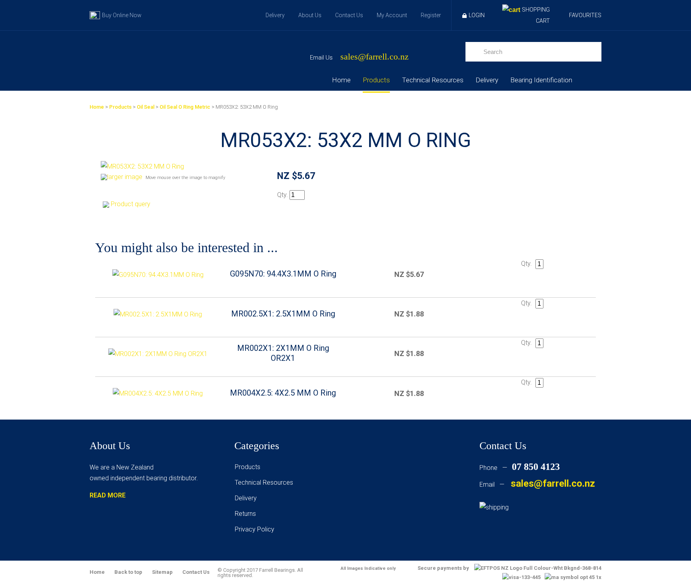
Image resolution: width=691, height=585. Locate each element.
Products (376, 80)
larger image (124, 177)
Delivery (275, 15)
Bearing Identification (541, 80)
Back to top (128, 572)
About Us (310, 15)
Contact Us (349, 15)
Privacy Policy (254, 529)
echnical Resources (265, 482)
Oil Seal (145, 107)
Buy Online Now (122, 15)
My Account (392, 15)
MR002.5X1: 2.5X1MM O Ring (283, 313)
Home (341, 80)
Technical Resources (432, 80)
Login (477, 15)
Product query (130, 204)
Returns (245, 513)
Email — (537, 484)
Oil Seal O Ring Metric (185, 107)
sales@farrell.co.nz (374, 57)
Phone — (519, 468)
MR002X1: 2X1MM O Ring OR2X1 (283, 353)
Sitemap (162, 572)
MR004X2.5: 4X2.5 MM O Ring (283, 393)
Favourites (585, 15)
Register (431, 15)
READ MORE (108, 495)
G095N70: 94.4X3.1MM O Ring (283, 274)
